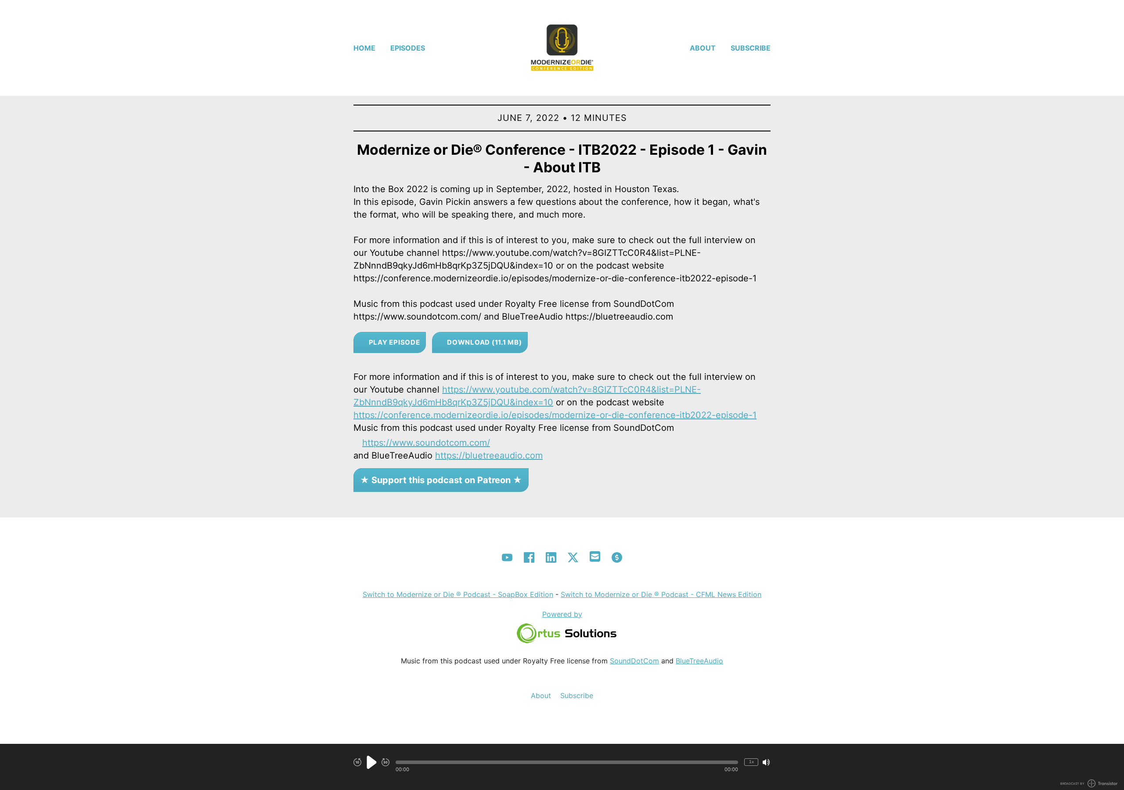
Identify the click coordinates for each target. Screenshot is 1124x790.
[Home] (562, 48)
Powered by (562, 614)
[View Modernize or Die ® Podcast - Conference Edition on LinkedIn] (551, 557)
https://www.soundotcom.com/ (426, 442)
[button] (567, 762)
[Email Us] (595, 555)
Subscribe (751, 48)
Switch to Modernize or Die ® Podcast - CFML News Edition (661, 594)
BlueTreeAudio (699, 660)
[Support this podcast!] (617, 557)
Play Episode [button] (393, 342)
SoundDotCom (634, 660)
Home (364, 48)
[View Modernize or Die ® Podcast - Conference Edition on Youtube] (507, 557)
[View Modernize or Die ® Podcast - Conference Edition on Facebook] (529, 557)
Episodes (407, 48)
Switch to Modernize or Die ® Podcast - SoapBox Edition (458, 594)
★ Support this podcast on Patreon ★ (441, 480)
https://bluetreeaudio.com (489, 455)
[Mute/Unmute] (766, 762)
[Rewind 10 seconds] (357, 762)
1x (751, 761)
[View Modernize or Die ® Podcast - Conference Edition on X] (573, 557)
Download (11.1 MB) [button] (483, 342)
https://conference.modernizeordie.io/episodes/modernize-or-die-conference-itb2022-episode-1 (555, 415)
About (703, 48)
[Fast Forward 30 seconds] (385, 762)
